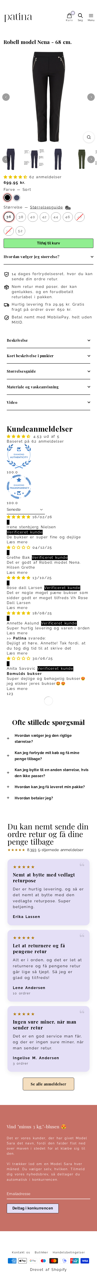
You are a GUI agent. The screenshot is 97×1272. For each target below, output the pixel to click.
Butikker (41, 1252)
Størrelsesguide (21, 371)
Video (12, 402)
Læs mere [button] (17, 542)
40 (32, 217)
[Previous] (6, 97)
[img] (19, 517)
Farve (17, 189)
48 (79, 217)
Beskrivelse (17, 340)
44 (55, 217)
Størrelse (33, 207)
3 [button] (12, 693)
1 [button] (8, 693)
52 (20, 231)
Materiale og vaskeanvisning (33, 387)
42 (44, 217)
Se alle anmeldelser (49, 1084)
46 (67, 217)
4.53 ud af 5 (46, 436)
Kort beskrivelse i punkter (30, 355)
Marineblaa (16, 197)
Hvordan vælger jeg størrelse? (32, 256)
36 (9, 217)
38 (20, 217)
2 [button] (10, 693)
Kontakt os (21, 1252)
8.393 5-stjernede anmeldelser (45, 850)
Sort (7, 197)
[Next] (91, 97)
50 (8, 231)
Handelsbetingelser (69, 1252)
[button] (16, 177)
